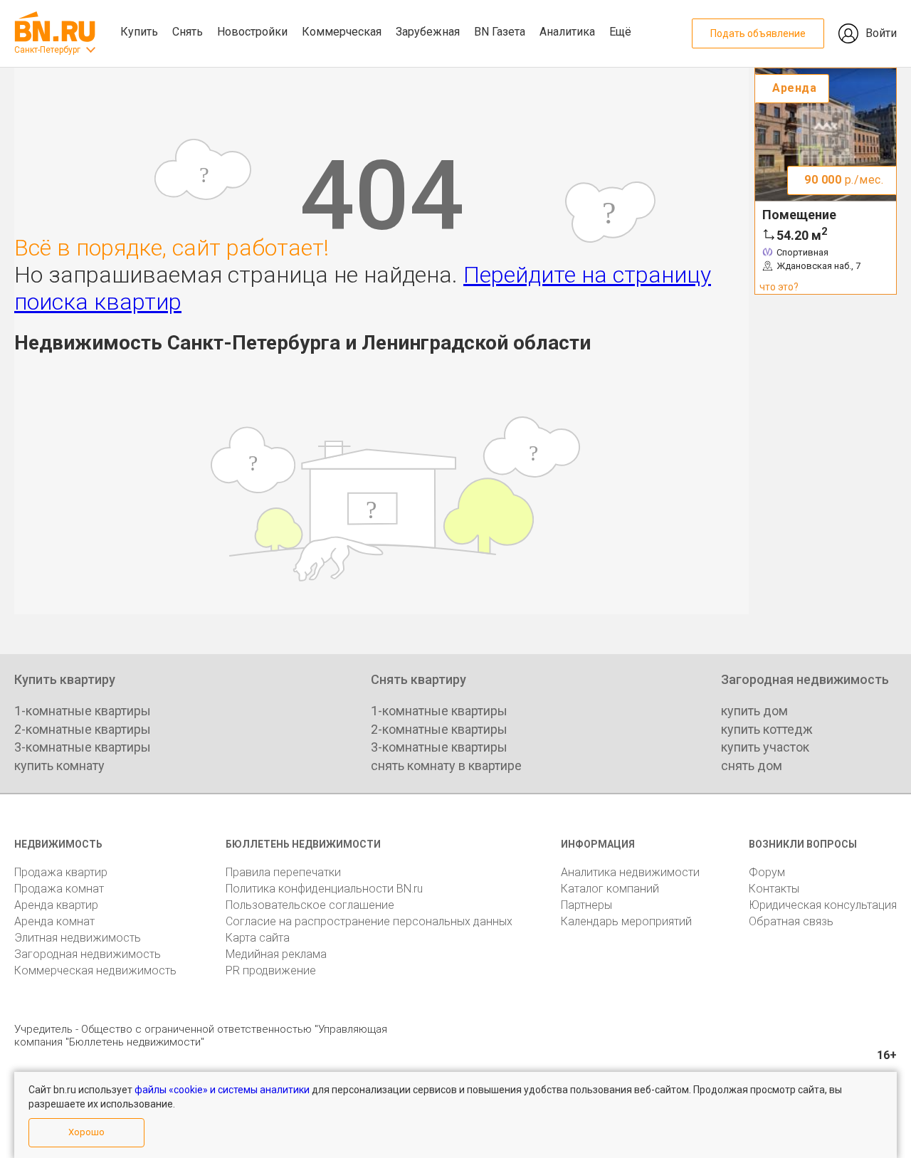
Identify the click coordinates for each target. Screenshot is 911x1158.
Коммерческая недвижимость (95, 970)
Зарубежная (428, 31)
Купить (139, 31)
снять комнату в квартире (446, 765)
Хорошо (86, 1132)
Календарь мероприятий (626, 921)
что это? (779, 287)
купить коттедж (767, 729)
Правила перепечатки (283, 872)
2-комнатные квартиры (82, 729)
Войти (881, 33)
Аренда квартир (56, 905)
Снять (187, 31)
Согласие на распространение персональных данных (369, 921)
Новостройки (252, 31)
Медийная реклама (276, 954)
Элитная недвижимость (77, 937)
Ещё (620, 31)
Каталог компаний (610, 888)
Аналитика (567, 31)
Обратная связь (791, 921)
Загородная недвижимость (87, 954)
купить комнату (59, 765)
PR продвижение (271, 970)
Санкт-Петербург (47, 50)
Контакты (774, 888)
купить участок (765, 746)
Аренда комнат (54, 921)
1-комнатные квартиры (82, 710)
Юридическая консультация (823, 905)
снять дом (751, 765)
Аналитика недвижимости (630, 872)
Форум (767, 872)
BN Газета (499, 31)
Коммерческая (341, 31)
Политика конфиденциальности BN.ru (324, 888)
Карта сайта (258, 937)
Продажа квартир (60, 872)
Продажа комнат (59, 888)
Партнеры (586, 905)
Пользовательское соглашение (310, 905)
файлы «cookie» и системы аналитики (222, 1089)
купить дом (754, 710)
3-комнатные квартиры (82, 746)
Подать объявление (758, 33)
